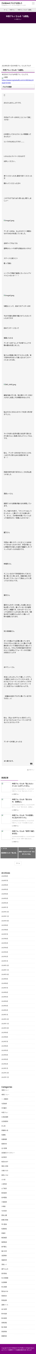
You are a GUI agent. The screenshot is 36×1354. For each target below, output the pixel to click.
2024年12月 (5, 965)
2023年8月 (4, 1037)
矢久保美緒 (4, 1278)
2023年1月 (4, 1068)
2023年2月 (4, 1064)
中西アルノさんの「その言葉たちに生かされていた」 (23, 816)
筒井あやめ (4, 1291)
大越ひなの (4, 1170)
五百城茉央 (4, 1121)
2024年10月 (5, 974)
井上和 (3, 1126)
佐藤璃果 (4, 1139)
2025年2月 (4, 956)
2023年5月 (4, 1050)
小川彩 (3, 1179)
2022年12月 (5, 1073)
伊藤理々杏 (4, 1130)
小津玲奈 (4, 1184)
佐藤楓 (3, 1135)
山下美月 (4, 1188)
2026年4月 (4, 894)
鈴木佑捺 (4, 1314)
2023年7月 (4, 1041)
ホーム (18, 863)
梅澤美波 (4, 1242)
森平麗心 (4, 1247)
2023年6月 (4, 1046)
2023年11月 (5, 1023)
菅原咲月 (4, 1296)
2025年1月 (4, 961)
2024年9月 (4, 979)
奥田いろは (4, 1175)
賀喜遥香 (4, 1300)
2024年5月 (4, 997)
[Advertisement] (18, 42)
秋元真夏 (4, 1287)
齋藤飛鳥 (4, 1336)
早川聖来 (4, 1224)
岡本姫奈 (4, 1193)
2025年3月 (4, 952)
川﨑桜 (3, 1206)
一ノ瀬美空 (4, 1099)
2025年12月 (5, 912)
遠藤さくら (4, 1305)
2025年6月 (4, 938)
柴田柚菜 (4, 1238)
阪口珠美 (4, 1327)
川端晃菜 (4, 1202)
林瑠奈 (3, 1233)
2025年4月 (4, 947)
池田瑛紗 (4, 1255)
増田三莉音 (4, 1166)
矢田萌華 (4, 1282)
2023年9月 (4, 1032)
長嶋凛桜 (4, 1323)
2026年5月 (4, 889)
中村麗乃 (4, 1108)
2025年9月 (4, 925)
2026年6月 (4, 885)
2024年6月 (4, 992)
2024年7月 (4, 988)
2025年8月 (4, 930)
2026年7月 (4, 880)
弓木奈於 (4, 1211)
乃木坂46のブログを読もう (11, 3)
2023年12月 (5, 1019)
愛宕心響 (4, 1215)
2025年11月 (5, 916)
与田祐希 (4, 1103)
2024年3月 (4, 1006)
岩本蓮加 (4, 1197)
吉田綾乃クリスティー (8, 1153)
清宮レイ (4, 1264)
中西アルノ (19, 19)
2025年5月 (4, 943)
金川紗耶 (4, 1309)
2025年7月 (4, 934)
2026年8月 (4, 876)
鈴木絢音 (4, 1318)
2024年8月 (4, 983)
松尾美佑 (4, 1229)
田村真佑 (4, 1273)
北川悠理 (4, 1148)
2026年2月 (4, 903)
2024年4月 (4, 1001)
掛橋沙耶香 (4, 1220)
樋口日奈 (4, 1251)
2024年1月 (4, 1014)
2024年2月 (4, 1010)
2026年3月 (4, 898)
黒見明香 (4, 1331)
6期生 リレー (5, 1094)
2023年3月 (4, 1059)
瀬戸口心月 (4, 1269)
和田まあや (4, 1162)
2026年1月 (4, 907)
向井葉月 (4, 1157)
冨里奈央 (4, 1144)
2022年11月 (5, 1077)
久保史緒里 (4, 1117)
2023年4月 (4, 1055)
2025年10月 (5, 921)
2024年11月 (5, 970)
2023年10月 (5, 1028)
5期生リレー (5, 1090)
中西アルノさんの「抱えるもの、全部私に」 (22, 800)
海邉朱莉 (4, 1260)
